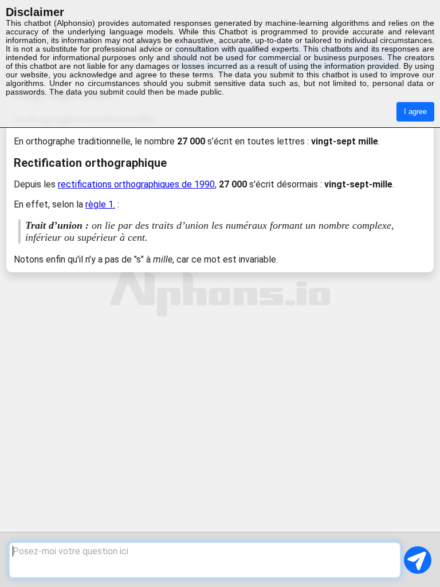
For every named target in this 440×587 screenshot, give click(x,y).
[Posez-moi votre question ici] (204, 560)
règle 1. (100, 204)
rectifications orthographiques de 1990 (136, 184)
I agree (415, 111)
